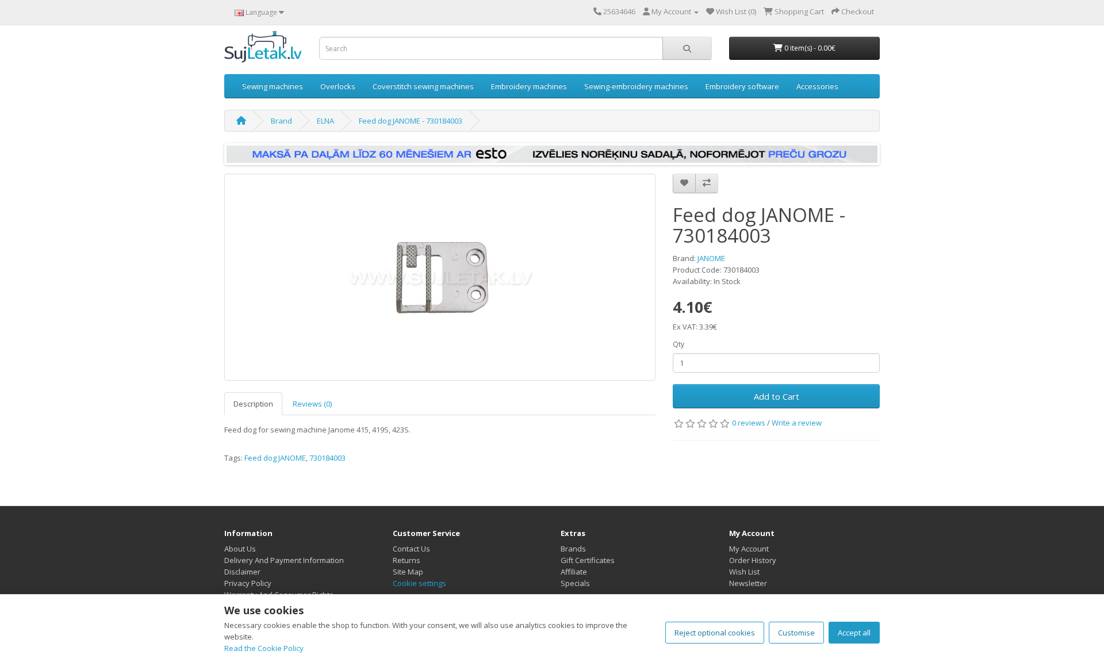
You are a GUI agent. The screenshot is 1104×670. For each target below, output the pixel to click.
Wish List (744, 571)
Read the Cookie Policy (264, 648)
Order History (752, 560)
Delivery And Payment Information (284, 560)
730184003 (327, 458)
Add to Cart (776, 396)
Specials (575, 583)
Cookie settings (419, 583)
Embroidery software (742, 86)
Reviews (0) (312, 404)
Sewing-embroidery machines (636, 86)
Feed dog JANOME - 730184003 (410, 121)
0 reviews (748, 423)
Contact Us (411, 548)
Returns (406, 560)
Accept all (854, 632)
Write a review (797, 423)
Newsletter (748, 583)
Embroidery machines (529, 86)
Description (253, 404)
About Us (240, 548)
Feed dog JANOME (275, 458)
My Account (749, 548)
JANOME (711, 258)
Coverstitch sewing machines (423, 86)
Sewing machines (272, 86)
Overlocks (337, 86)
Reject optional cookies (714, 632)
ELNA (325, 121)
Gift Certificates (588, 560)
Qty (678, 344)
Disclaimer (242, 571)
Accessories (817, 86)
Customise (796, 632)
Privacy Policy (247, 583)
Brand (281, 121)
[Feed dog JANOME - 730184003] (440, 277)
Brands (573, 548)
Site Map (408, 571)
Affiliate (574, 571)
